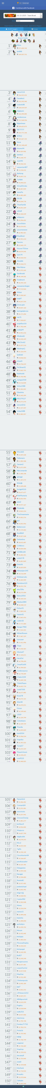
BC (24, 3)
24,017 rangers (12, 29)
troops (35, 29)
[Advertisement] (23, 73)
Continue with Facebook (24, 8)
